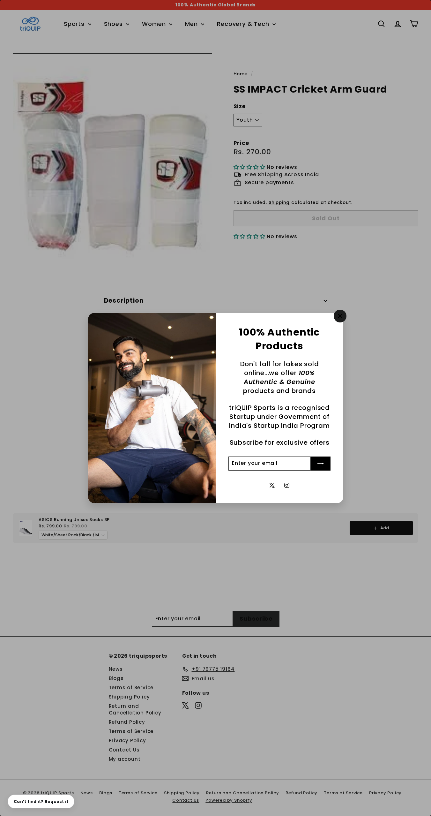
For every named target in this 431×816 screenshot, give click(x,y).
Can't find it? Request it (41, 801)
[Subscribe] (321, 464)
